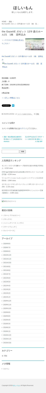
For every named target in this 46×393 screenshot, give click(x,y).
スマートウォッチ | (9, 227)
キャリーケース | (9, 230)
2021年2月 (6, 293)
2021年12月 (7, 255)
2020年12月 (7, 301)
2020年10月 (7, 308)
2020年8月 (6, 316)
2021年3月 (6, 289)
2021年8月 (6, 270)
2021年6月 (6, 278)
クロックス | (7, 219)
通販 (37, 114)
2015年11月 (7, 339)
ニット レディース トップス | (13, 223)
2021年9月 (6, 266)
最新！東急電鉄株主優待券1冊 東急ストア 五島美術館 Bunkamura (13, 139)
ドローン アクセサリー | (11, 215)
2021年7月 (6, 274)
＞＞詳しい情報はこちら (11, 98)
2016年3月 (6, 324)
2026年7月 (6, 247)
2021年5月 (6, 282)
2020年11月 (7, 305)
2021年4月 (6, 285)
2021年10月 (7, 263)
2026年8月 (6, 244)
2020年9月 (6, 312)
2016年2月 (6, 327)
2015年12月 (7, 335)
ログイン (23, 128)
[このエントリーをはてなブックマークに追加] (13, 106)
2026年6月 (6, 251)
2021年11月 (7, 259)
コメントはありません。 (25, 114)
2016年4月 (6, 320)
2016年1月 (6, 331)
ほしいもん (23, 8)
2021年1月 (6, 297)
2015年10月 (7, 343)
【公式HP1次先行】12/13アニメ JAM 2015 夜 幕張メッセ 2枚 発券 (33, 139)
